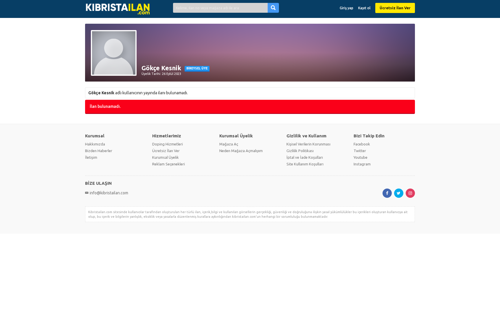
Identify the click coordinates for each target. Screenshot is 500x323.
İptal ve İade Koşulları (304, 157)
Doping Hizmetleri (167, 144)
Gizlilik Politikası (300, 151)
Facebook (362, 144)
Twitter (360, 151)
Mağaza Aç (228, 144)
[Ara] (273, 7)
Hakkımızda (95, 144)
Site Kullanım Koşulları (304, 164)
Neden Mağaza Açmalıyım (241, 151)
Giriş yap (346, 8)
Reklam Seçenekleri (168, 164)
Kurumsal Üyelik (165, 157)
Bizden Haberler (98, 151)
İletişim (91, 157)
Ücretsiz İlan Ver (395, 8)
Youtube (360, 157)
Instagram (362, 164)
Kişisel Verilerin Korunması (308, 144)
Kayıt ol (364, 8)
